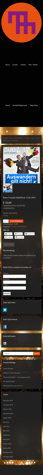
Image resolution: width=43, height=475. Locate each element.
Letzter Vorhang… (8, 368)
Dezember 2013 (8, 452)
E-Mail (6, 285)
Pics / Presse (33, 65)
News (7, 65)
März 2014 (6, 439)
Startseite (6, 138)
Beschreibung (8, 244)
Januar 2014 (7, 448)
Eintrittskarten (18, 138)
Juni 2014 (6, 426)
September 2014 (8, 413)
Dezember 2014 (8, 400)
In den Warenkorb (16, 221)
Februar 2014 (7, 444)
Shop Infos (34, 105)
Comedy (27, 138)
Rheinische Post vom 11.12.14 (12, 386)
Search (37, 353)
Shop (11, 138)
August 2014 (7, 418)
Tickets (23, 65)
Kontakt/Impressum (20, 105)
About (7, 105)
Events (15, 65)
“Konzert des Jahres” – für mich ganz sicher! (16, 377)
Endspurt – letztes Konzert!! (11, 373)
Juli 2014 (6, 422)
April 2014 (6, 435)
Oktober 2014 (7, 409)
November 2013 (8, 457)
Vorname (5, 273)
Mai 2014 (6, 431)
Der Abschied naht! (9, 381)
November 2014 (8, 405)
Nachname (6, 279)
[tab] (8, 245)
